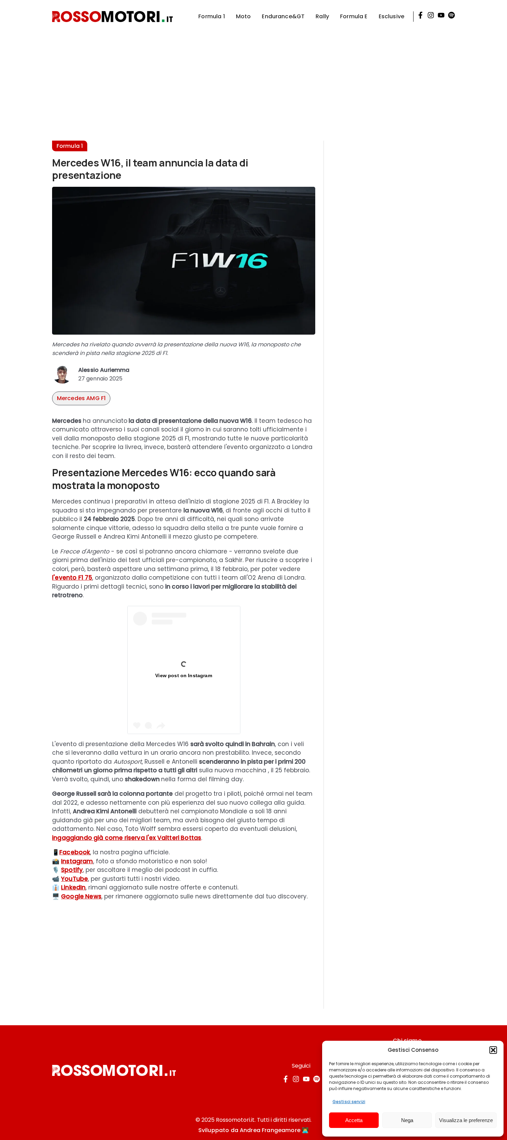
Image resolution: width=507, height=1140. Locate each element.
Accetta (353, 1120)
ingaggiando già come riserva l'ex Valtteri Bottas (126, 838)
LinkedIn (73, 887)
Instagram (77, 861)
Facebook (74, 852)
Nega (407, 1120)
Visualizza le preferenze (466, 1120)
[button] (493, 1050)
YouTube (74, 879)
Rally (322, 16)
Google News (81, 896)
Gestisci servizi (348, 1102)
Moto (243, 16)
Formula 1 (211, 16)
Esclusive (391, 16)
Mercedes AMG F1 (81, 398)
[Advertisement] (253, 81)
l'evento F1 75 (72, 577)
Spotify (72, 870)
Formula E (353, 16)
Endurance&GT (283, 16)
